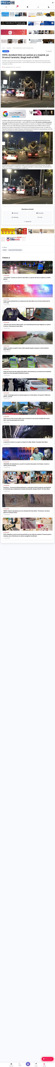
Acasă (3, 48)
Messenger (40, 213)
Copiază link (28, 221)
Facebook (16, 213)
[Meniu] (52, 2)
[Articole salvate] (27, 7)
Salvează (49, 51)
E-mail (40, 217)
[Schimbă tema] (48, 7)
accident (4, 250)
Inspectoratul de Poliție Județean (15, 250)
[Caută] (6, 7)
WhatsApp (15, 217)
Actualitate (9, 48)
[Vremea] (38, 7)
